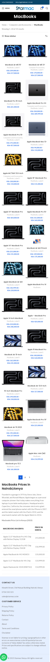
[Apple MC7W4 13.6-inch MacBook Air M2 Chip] (13, 160)
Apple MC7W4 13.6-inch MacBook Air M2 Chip (13, 174)
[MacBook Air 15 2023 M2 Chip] (13, 414)
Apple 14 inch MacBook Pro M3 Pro (13, 319)
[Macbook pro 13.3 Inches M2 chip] (13, 450)
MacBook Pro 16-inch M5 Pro (13, 102)
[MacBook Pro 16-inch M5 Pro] (13, 88)
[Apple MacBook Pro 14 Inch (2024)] (37, 271)
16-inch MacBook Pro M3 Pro (13, 392)
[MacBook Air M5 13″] (37, 51)
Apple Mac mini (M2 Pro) (37, 454)
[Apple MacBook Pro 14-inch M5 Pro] (37, 90)
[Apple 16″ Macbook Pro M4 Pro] (37, 165)
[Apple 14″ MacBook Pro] (13, 232)
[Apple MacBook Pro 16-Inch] (37, 198)
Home (4, 25)
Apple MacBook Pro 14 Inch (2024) (37, 285)
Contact (5, 619)
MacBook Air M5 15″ (13, 65)
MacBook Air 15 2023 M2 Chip (13, 428)
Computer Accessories (36, 68)
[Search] (47, 8)
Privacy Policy (7, 606)
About (4, 624)
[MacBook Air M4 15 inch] (37, 235)
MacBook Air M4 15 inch (37, 248)
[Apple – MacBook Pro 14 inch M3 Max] (37, 302)
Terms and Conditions (10, 628)
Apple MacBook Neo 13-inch (37, 143)
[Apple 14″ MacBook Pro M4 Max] (13, 198)
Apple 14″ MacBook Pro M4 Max (13, 213)
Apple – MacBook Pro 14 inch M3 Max (37, 317)
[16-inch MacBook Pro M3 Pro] (13, 377)
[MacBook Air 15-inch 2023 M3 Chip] (13, 341)
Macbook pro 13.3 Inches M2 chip (13, 464)
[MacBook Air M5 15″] (13, 51)
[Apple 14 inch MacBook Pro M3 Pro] (13, 305)
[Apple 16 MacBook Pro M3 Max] (37, 336)
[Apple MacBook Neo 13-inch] (37, 128)
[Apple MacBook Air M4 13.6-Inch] (13, 268)
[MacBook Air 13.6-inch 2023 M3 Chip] (37, 372)
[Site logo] (25, 8)
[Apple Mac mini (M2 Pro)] (37, 440)
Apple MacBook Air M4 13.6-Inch (13, 283)
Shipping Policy (8, 611)
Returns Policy (8, 615)
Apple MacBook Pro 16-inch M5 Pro (13, 136)
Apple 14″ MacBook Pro (13, 245)
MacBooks (10, 68)
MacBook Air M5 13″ (37, 65)
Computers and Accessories (20, 25)
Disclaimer (6, 633)
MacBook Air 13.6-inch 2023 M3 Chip (37, 387)
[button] (3, 657)
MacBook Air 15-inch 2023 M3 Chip (13, 355)
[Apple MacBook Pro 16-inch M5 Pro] (13, 121)
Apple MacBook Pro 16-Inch (37, 213)
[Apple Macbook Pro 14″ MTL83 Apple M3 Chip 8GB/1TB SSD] (37, 406)
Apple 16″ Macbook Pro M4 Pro (37, 179)
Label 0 (17, 68)
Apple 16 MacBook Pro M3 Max (37, 350)
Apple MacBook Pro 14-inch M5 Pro (37, 104)
